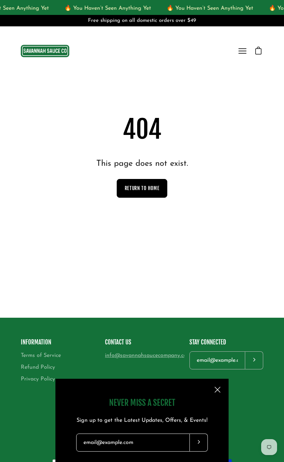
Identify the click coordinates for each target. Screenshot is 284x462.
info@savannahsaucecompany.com (148, 355)
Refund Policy (38, 367)
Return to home (142, 188)
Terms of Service (41, 355)
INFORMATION (36, 342)
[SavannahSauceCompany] (45, 51)
